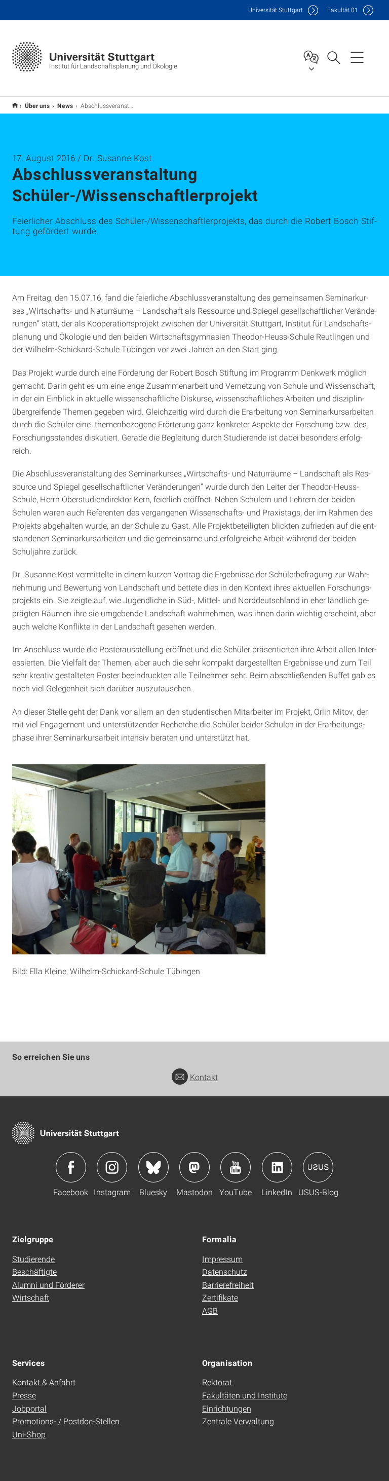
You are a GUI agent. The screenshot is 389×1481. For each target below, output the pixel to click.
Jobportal (29, 1408)
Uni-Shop (29, 1434)
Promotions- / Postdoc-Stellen (66, 1421)
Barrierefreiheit (228, 1284)
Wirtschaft (30, 1297)
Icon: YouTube (235, 1167)
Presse (24, 1395)
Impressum (222, 1258)
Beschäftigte (34, 1271)
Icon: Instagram (112, 1167)
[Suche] (333, 56)
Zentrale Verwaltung (238, 1421)
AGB (210, 1310)
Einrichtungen (226, 1408)
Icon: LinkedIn (277, 1167)
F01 (342, 10)
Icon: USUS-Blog (318, 1167)
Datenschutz (224, 1271)
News (65, 105)
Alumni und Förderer (48, 1284)
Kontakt (204, 1076)
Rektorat (217, 1382)
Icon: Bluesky (153, 1167)
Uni (275, 10)
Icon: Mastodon (194, 1167)
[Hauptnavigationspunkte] (357, 56)
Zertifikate (220, 1297)
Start (15, 105)
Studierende (33, 1258)
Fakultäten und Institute (244, 1395)
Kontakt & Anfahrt (43, 1382)
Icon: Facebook (71, 1167)
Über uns (37, 105)
